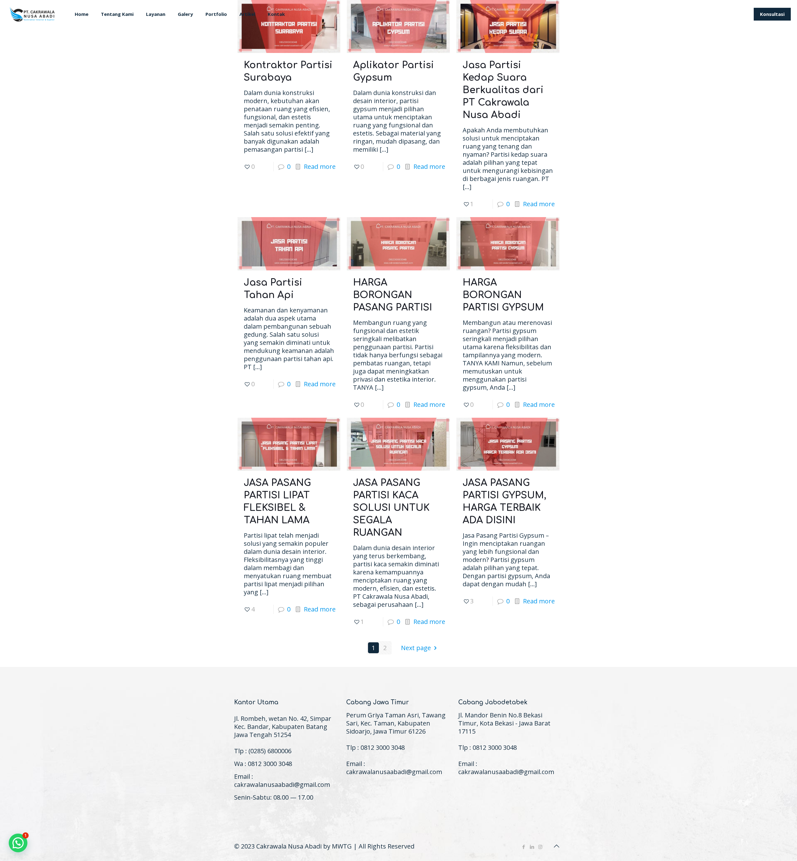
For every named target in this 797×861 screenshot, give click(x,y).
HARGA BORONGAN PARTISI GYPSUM (503, 295)
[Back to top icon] (556, 846)
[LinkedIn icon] (532, 847)
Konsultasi (772, 14)
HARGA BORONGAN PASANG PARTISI (392, 295)
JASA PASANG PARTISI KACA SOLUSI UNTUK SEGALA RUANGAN (391, 508)
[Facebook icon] (523, 847)
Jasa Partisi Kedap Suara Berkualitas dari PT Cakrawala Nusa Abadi (503, 90)
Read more (320, 166)
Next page (416, 648)
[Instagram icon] (540, 847)
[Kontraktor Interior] (32, 14)
